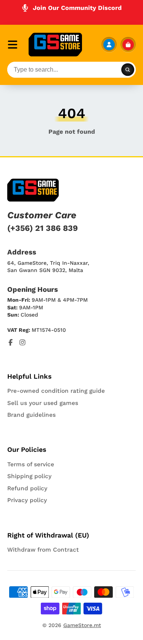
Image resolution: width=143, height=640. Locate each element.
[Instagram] (22, 342)
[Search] (127, 69)
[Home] (55, 44)
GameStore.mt (82, 625)
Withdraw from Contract (43, 549)
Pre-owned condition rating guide (56, 390)
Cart (128, 44)
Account (109, 44)
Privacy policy (27, 500)
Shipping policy (29, 476)
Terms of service (30, 464)
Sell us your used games (42, 403)
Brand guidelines (31, 414)
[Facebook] (10, 342)
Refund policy (27, 488)
